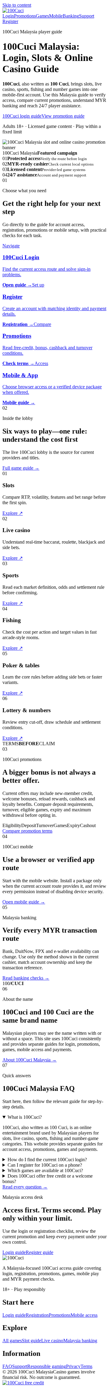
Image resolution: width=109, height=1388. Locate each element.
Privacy (73, 1366)
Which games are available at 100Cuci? (45, 1170)
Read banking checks (25, 978)
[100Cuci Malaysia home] (13, 10)
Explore (12, 513)
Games (42, 15)
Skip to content (16, 5)
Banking (71, 15)
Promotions (25, 15)
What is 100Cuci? (25, 1117)
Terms (86, 1366)
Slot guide (31, 1340)
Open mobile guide (23, 901)
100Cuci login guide (21, 116)
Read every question (25, 1186)
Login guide (14, 1252)
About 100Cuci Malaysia (29, 1059)
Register (10, 21)
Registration (37, 1315)
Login (8, 15)
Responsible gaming (46, 1366)
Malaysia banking (80, 1340)
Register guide (39, 1252)
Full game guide (20, 468)
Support (86, 15)
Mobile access (84, 1315)
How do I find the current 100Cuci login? (47, 1159)
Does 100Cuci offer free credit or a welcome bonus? (47, 1178)
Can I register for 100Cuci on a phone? (45, 1165)
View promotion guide (62, 116)
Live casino (52, 1340)
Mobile (56, 15)
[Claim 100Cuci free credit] (23, 1382)
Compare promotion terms (27, 830)
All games (12, 1340)
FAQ (7, 1366)
